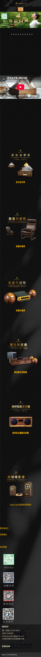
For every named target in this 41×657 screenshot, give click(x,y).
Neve (4, 655)
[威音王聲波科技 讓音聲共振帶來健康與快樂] (20, 3)
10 (29, 34)
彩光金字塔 (20, 182)
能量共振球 (20, 310)
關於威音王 (4, 528)
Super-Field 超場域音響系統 (20, 504)
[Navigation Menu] (20, 9)
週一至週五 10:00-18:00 (11, 630)
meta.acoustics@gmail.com (13, 636)
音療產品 (3, 534)
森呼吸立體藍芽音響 (20, 433)
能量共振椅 (20, 246)
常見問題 (3, 547)
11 (31, 34)
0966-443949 (7, 633)
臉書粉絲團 (6, 646)
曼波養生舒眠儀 (20, 372)
